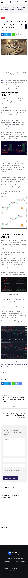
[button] (23, 487)
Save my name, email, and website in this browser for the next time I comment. (14, 472)
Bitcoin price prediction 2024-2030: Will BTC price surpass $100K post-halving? (13, 399)
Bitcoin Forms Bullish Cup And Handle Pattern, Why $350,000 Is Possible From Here (14, 415)
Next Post (21, 411)
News (2, 492)
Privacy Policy (18, 558)
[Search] (26, 2)
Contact (22, 562)
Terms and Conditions (11, 562)
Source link (4, 372)
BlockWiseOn (14, 571)
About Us (9, 558)
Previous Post (8, 395)
